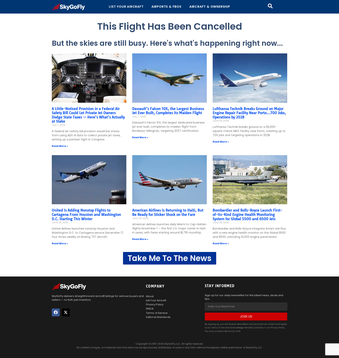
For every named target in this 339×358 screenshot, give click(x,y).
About (150, 296)
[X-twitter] (66, 312)
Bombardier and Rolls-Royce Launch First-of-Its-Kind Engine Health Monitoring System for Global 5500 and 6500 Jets (247, 214)
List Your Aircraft (126, 6)
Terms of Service (157, 313)
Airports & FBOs (166, 6)
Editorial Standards (158, 317)
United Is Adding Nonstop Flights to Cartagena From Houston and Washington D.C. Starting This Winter (86, 214)
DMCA (150, 308)
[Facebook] (56, 312)
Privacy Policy (154, 304)
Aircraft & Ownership (209, 6)
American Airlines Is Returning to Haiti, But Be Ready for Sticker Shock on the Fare (167, 212)
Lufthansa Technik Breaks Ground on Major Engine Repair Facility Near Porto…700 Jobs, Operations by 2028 (249, 112)
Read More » (60, 146)
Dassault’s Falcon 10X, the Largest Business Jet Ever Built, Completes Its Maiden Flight (168, 110)
